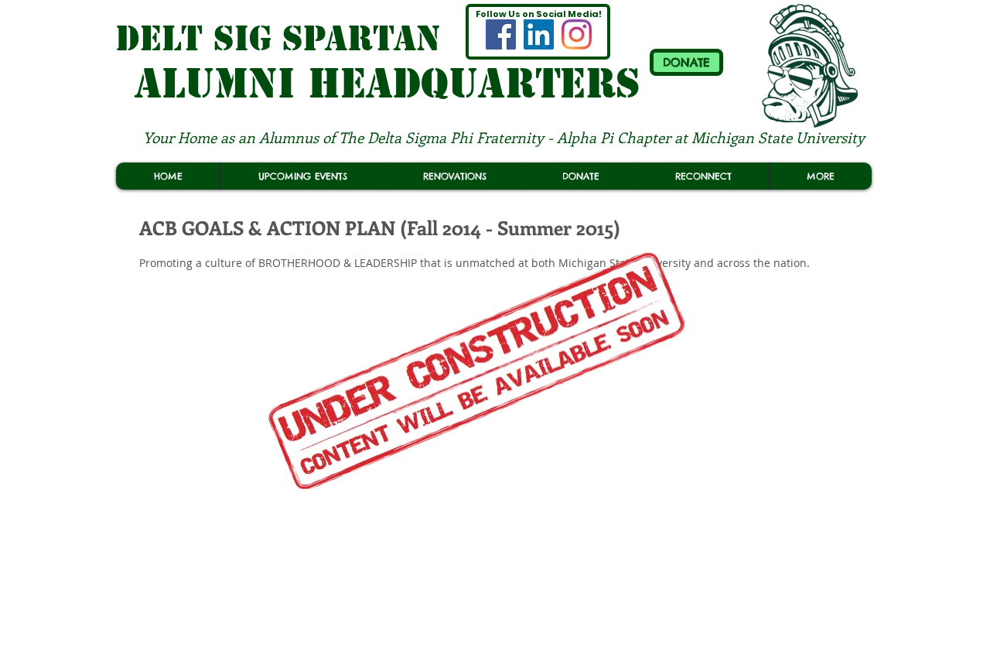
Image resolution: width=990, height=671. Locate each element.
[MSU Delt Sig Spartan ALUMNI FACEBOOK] (501, 34)
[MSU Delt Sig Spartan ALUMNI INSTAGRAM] (577, 34)
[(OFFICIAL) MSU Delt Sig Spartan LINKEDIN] (539, 34)
